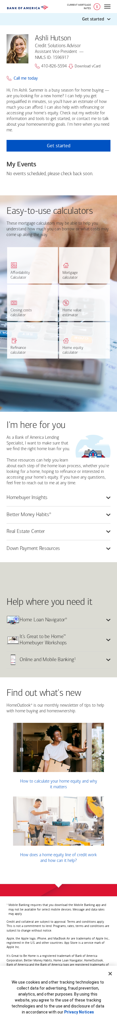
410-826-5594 (54, 66)
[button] (58, 19)
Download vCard (88, 66)
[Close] (110, 973)
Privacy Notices (79, 1012)
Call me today (26, 78)
